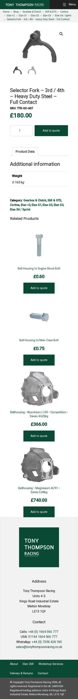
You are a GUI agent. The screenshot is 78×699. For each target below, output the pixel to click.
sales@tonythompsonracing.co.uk (39, 647)
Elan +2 (25, 204)
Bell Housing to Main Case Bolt (39, 340)
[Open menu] (70, 4)
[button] (61, 33)
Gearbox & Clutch (34, 200)
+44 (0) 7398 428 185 (47, 642)
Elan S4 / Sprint (20, 209)
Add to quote (51, 130)
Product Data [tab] (25, 151)
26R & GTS (54, 200)
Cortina (14, 204)
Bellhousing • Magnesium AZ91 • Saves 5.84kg (39, 490)
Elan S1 (36, 204)
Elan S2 (47, 204)
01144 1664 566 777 (42, 637)
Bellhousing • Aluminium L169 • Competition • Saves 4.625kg (39, 414)
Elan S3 (58, 204)
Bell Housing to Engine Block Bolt (39, 268)
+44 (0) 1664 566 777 (43, 632)
